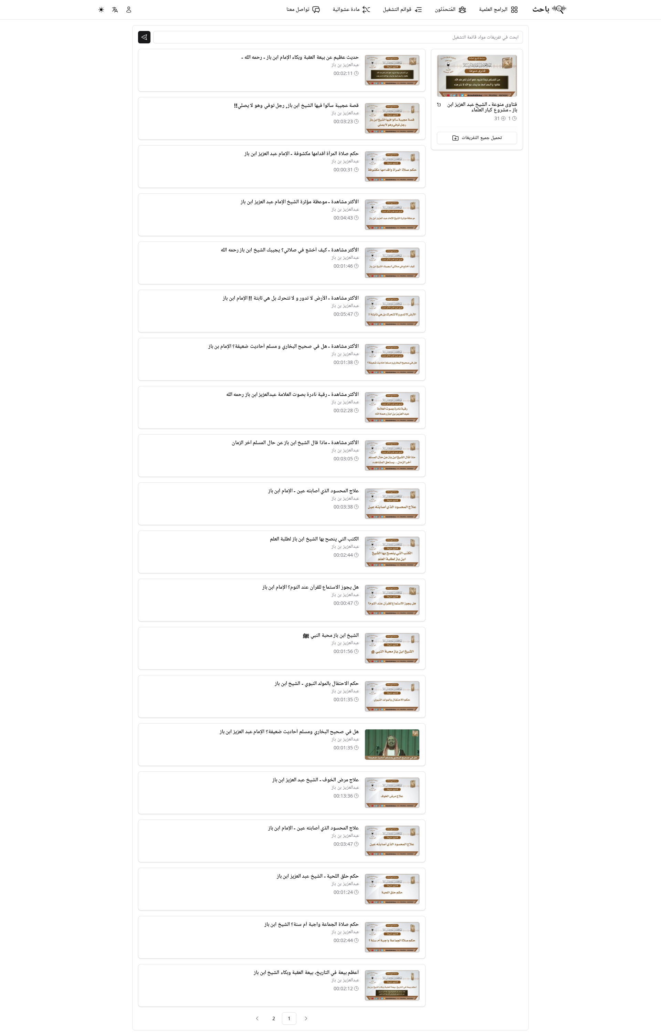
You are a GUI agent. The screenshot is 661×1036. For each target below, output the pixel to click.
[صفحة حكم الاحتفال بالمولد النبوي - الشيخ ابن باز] (392, 696)
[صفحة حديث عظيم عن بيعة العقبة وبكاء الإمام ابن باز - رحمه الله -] (392, 70)
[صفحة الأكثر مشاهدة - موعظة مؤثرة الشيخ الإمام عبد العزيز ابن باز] (392, 214)
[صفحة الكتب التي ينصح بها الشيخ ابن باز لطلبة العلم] (392, 551)
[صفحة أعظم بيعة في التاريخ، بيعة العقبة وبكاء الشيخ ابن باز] (392, 985)
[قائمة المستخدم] (129, 9)
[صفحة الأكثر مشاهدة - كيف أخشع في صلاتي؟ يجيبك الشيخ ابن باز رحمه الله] (392, 262)
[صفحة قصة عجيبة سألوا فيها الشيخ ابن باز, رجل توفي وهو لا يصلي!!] (392, 118)
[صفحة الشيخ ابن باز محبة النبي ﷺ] (392, 648)
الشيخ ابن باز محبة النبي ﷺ (331, 635)
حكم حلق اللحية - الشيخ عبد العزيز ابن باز (318, 876)
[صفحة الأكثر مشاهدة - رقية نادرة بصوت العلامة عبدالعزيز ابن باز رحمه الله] (392, 407)
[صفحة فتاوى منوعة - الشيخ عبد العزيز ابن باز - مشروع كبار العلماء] (439, 104)
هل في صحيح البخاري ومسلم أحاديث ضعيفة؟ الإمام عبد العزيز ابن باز (289, 732)
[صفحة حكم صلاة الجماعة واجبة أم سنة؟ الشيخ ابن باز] (392, 937)
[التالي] (257, 1018)
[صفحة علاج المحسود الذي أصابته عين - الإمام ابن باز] (392, 503)
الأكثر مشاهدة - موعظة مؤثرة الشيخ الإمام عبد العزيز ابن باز (300, 202)
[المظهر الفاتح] (101, 9)
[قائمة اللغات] (115, 9)
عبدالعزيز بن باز (345, 65)
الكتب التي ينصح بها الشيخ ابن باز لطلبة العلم (314, 539)
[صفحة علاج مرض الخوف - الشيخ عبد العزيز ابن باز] (392, 792)
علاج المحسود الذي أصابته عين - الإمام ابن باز (313, 491)
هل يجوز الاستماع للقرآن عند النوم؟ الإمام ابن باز (310, 587)
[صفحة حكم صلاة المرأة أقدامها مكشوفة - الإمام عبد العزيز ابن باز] (392, 166)
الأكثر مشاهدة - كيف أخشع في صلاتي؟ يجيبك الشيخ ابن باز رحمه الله (290, 250)
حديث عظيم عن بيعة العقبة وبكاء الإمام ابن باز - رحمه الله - (300, 57)
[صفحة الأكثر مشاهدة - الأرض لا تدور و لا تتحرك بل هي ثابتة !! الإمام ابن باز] (392, 311)
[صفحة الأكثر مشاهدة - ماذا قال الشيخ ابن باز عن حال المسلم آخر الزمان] (392, 455)
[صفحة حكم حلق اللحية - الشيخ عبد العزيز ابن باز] (392, 889)
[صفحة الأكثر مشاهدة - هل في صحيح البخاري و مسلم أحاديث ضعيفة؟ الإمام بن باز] (392, 359)
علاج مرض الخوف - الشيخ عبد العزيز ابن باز (315, 780)
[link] (306, 1018)
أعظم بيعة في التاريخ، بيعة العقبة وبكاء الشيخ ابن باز (306, 972)
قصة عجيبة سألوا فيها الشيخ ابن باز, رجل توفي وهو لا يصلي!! (296, 105)
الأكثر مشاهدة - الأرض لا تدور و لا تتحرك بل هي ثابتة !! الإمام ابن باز (291, 298)
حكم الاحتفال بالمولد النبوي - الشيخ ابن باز (317, 683)
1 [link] (289, 1018)
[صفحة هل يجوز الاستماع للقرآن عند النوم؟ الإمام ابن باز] (392, 600)
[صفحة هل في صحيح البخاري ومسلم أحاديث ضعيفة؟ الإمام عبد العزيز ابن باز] (392, 744)
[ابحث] (144, 37)
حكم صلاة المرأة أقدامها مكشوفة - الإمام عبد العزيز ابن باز (301, 154)
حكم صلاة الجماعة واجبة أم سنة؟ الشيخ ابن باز (311, 924)
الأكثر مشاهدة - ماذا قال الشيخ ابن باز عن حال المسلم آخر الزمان (295, 443)
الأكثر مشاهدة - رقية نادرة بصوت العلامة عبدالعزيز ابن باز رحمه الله (292, 394)
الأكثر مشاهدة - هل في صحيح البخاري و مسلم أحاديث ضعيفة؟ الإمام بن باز (283, 346)
